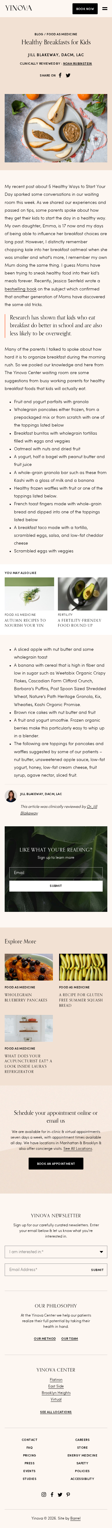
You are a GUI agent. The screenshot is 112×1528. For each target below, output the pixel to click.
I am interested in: (26, 1252)
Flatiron (56, 1380)
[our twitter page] (60, 1494)
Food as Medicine (62, 34)
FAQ (29, 1447)
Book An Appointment (56, 1163)
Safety (83, 1463)
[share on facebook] (60, 75)
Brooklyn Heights (56, 1393)
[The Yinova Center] (19, 8)
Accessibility (82, 1479)
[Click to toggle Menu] (104, 8)
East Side (56, 1386)
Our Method (45, 1338)
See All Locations (77, 1149)
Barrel (75, 1519)
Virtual (56, 1400)
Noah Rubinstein (77, 63)
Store (82, 1447)
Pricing (29, 1455)
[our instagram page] (43, 1494)
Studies (29, 1479)
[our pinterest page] (68, 1494)
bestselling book (20, 289)
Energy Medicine (82, 1455)
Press (30, 1463)
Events (29, 1471)
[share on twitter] (68, 75)
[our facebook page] (51, 1494)
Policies (82, 1471)
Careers (82, 1439)
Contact (29, 1439)
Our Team (69, 1338)
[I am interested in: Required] (56, 1252)
